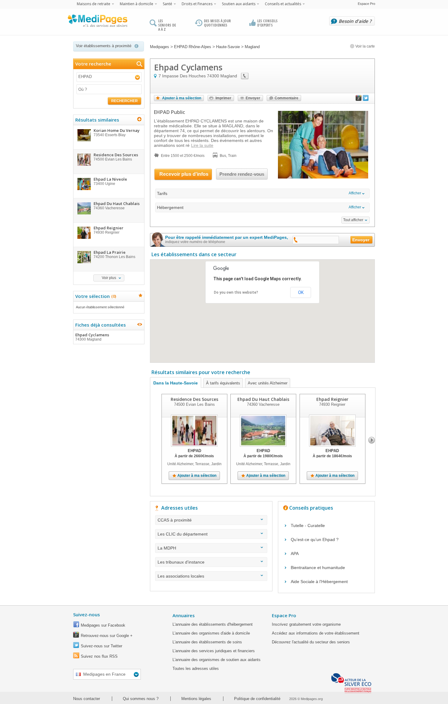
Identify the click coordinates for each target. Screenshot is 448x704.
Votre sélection (95, 296)
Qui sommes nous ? (140, 698)
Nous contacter (86, 698)
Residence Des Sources (194, 399)
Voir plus (109, 278)
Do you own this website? (236, 292)
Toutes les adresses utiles (195, 668)
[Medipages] (97, 22)
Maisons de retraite (93, 3)
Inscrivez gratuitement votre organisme (306, 624)
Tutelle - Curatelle (308, 525)
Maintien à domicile (136, 3)
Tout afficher (353, 220)
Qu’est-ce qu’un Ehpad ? (315, 539)
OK (301, 292)
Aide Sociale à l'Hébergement (319, 581)
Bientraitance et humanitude (318, 567)
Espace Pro (366, 3)
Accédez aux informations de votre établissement (315, 633)
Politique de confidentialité (257, 698)
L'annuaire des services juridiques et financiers (213, 651)
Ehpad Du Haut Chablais (263, 399)
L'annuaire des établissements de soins (207, 642)
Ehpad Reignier (332, 399)
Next (371, 440)
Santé (167, 3)
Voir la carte (364, 46)
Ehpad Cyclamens (92, 336)
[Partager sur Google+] (359, 99)
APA (295, 553)
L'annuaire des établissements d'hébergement (212, 624)
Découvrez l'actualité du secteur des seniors (311, 642)
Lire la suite (202, 145)
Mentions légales (196, 698)
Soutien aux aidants (238, 3)
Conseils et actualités (283, 3)
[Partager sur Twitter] (366, 99)
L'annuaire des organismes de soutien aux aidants (216, 659)
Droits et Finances (197, 3)
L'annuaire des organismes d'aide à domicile (211, 633)
